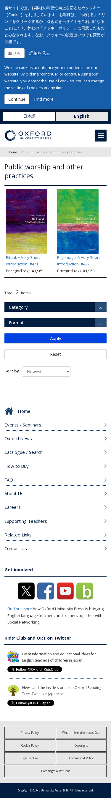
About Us (13, 493)
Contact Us (15, 548)
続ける (14, 53)
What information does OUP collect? (84, 733)
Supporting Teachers (25, 521)
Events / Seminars (22, 425)
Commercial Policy (81, 758)
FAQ (8, 480)
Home (12, 152)
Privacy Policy (30, 733)
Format (16, 322)
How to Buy (16, 466)
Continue (16, 99)
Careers (12, 507)
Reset (55, 354)
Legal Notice (30, 758)
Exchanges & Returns (55, 771)
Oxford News (18, 438)
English (81, 116)
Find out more (19, 608)
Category (18, 307)
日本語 (29, 116)
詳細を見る (39, 53)
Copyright (81, 745)
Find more (44, 99)
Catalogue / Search (23, 452)
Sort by (11, 371)
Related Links (18, 535)
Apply (55, 338)
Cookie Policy (30, 745)
